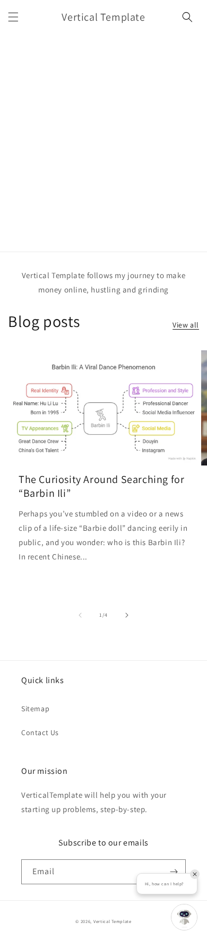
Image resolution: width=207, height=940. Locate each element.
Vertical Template (112, 921)
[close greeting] (195, 874)
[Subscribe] (173, 871)
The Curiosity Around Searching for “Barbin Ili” (101, 486)
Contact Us (40, 732)
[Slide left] (80, 615)
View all (185, 325)
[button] (13, 17)
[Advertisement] (103, 142)
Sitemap (35, 708)
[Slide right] (127, 615)
